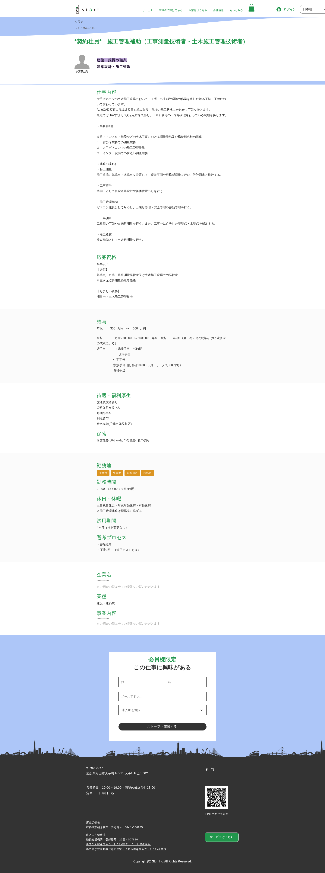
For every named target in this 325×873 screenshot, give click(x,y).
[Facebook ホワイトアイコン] (207, 770)
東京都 (117, 472)
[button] (251, 8)
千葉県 (103, 472)
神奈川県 (132, 472)
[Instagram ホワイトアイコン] (212, 770)
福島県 (147, 472)
